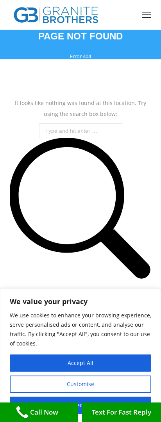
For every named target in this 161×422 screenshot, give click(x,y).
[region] (80, 355)
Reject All (80, 405)
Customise (80, 384)
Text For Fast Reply (121, 412)
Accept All (80, 363)
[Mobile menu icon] (146, 15)
